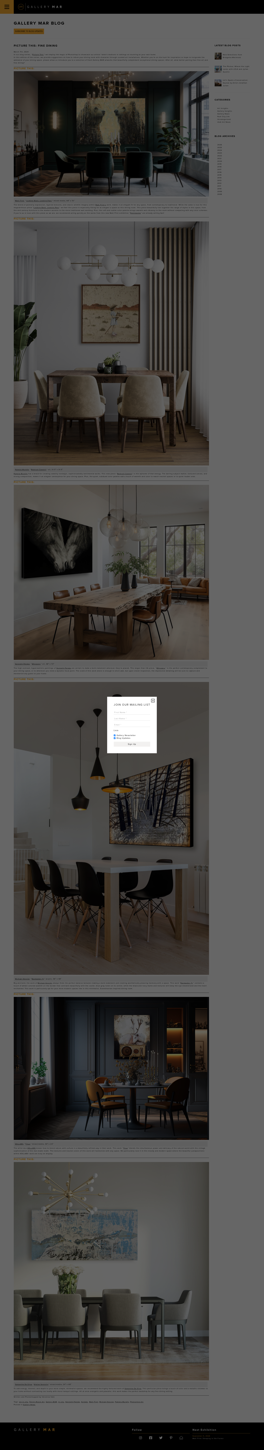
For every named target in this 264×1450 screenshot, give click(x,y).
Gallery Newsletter (126, 735)
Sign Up (132, 744)
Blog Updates (123, 738)
